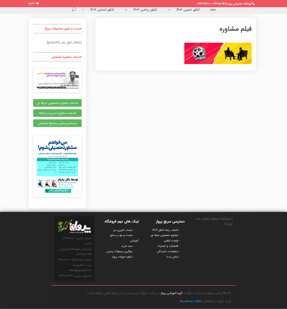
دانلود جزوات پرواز (122, 257)
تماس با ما (172, 257)
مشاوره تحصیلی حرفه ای (164, 235)
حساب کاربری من (122, 230)
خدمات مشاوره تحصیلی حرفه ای (57, 102)
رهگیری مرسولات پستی (119, 251)
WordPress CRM (191, 301)
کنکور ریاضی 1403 (145, 10)
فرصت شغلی (171, 240)
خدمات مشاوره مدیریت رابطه (57, 113)
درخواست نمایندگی (167, 251)
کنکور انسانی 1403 (102, 10)
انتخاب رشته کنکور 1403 (165, 230)
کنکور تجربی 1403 (188, 10)
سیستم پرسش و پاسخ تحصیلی (57, 123)
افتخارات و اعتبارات (167, 246)
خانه (213, 10)
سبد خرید (126, 246)
